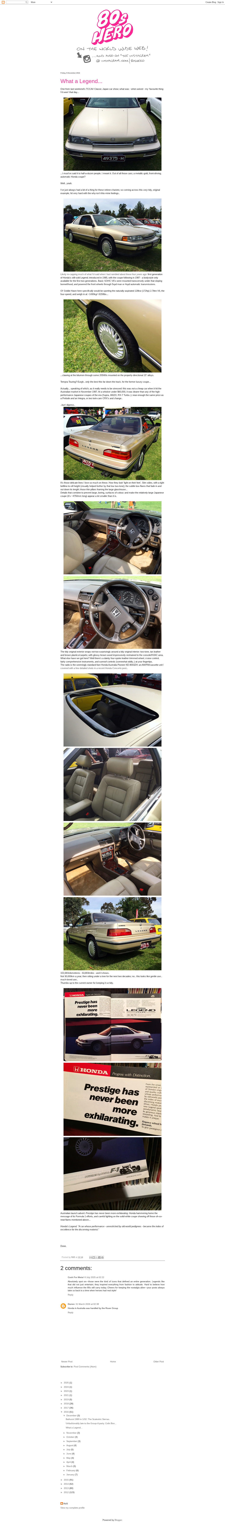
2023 (66, 1391)
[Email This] (90, 1257)
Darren (71, 1304)
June (69, 1453)
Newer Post (66, 1361)
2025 (66, 1382)
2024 (66, 1387)
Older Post (159, 1361)
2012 (66, 1492)
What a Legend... (74, 1427)
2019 (66, 1399)
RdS (66, 1503)
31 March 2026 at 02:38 (87, 1304)
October (70, 1437)
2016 (66, 1412)
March (69, 1466)
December (71, 1415)
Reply (70, 1295)
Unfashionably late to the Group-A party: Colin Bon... (91, 1423)
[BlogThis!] (93, 1257)
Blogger (118, 1520)
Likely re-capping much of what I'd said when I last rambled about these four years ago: (103, 274)
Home (113, 1361)
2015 (66, 1480)
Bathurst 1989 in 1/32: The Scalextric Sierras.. (88, 1419)
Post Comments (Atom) (85, 1366)
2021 (66, 1395)
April (68, 1462)
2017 (66, 1408)
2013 (66, 1488)
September (72, 1441)
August (70, 1445)
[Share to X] (96, 1257)
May (68, 1458)
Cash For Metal (76, 1277)
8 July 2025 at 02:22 (94, 1277)
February (71, 1470)
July (68, 1449)
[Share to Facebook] (99, 1257)
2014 (66, 1484)
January (70, 1474)
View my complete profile (72, 1508)
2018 (66, 1403)
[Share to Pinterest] (102, 1257)
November (71, 1433)
